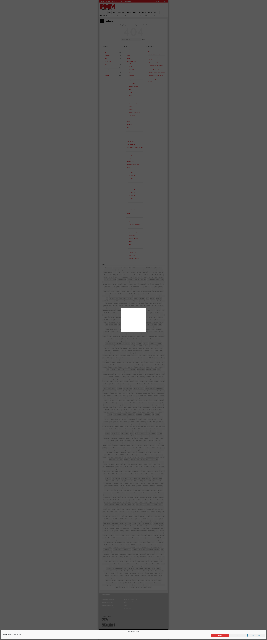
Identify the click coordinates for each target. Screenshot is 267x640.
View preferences (256, 635)
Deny (238, 635)
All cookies (220, 635)
